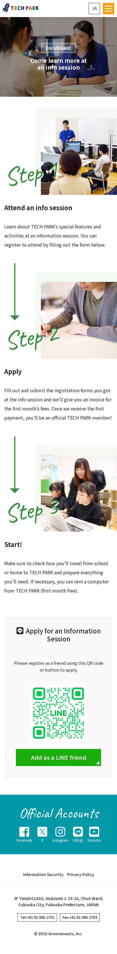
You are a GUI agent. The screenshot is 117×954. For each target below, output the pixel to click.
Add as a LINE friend (58, 757)
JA (94, 8)
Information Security (43, 874)
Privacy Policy (80, 874)
